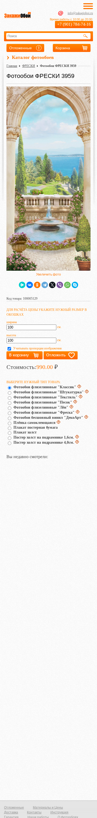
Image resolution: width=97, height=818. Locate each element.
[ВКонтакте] (29, 285)
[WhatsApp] (67, 285)
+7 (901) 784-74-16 (74, 24)
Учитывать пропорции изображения (37, 348)
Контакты (34, 812)
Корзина (63, 48)
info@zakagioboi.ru (80, 13)
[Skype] (75, 285)
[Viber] (60, 285)
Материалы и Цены (48, 807)
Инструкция (59, 812)
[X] (52, 285)
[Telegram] (44, 285)
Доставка (11, 812)
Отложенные (20, 48)
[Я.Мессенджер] (22, 285)
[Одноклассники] (37, 285)
